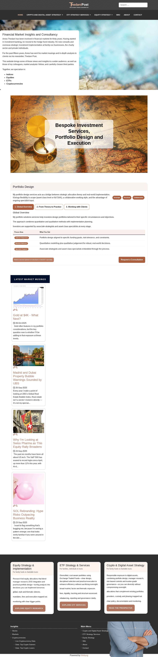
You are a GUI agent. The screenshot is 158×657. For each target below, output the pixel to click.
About (127, 15)
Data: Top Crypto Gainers (25, 644)
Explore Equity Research (29, 608)
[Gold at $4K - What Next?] (14, 310)
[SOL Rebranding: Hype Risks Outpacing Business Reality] (14, 506)
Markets (15, 634)
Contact (138, 15)
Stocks (14, 631)
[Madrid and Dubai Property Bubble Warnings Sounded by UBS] (14, 367)
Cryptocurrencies (19, 638)
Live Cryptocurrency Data (25, 641)
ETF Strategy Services (78, 15)
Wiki (118, 15)
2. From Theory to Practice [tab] (49, 207)
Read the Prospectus (120, 608)
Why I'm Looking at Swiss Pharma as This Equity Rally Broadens (27, 443)
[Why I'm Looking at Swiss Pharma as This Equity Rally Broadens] (14, 434)
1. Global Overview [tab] (23, 207)
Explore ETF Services (74, 605)
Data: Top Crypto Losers (24, 648)
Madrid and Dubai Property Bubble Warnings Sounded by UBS (27, 378)
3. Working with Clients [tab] (76, 207)
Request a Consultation (132, 260)
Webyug (84, 655)
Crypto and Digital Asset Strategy (44, 15)
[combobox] (133, 5)
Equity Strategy (102, 15)
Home (20, 15)
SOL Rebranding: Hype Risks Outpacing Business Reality (28, 514)
